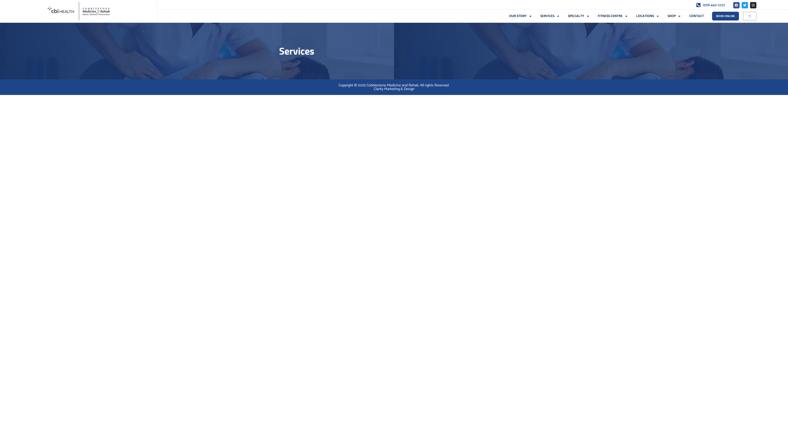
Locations (645, 16)
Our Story (518, 16)
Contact (696, 16)
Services (547, 16)
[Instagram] (753, 5)
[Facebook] (736, 5)
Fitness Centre (610, 16)
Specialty (576, 16)
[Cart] (749, 16)
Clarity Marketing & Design (394, 89)
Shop (672, 16)
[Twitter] (745, 5)
